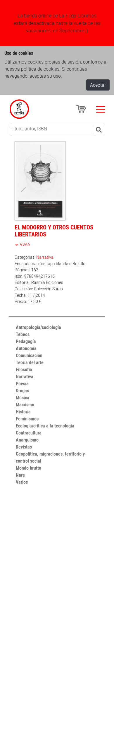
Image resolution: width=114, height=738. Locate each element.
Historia (23, 411)
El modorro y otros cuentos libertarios (54, 230)
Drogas (22, 390)
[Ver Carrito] (82, 109)
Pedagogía (26, 341)
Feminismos (27, 418)
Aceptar (98, 85)
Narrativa (44, 257)
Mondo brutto (28, 468)
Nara (20, 475)
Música (22, 397)
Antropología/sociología (38, 327)
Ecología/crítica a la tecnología (45, 425)
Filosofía (24, 369)
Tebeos (23, 334)
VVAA (24, 244)
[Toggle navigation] (100, 109)
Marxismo (25, 404)
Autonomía (26, 348)
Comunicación (29, 355)
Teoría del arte (30, 362)
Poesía (22, 383)
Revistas (24, 447)
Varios (22, 482)
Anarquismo (27, 440)
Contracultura (29, 432)
